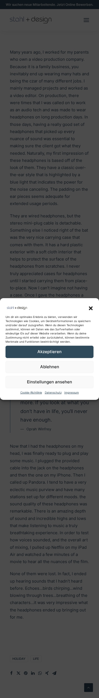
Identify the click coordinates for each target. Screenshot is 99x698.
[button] (91, 308)
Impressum (71, 392)
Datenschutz (53, 392)
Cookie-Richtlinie (31, 392)
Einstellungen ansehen (49, 381)
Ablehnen (49, 366)
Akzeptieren (49, 351)
